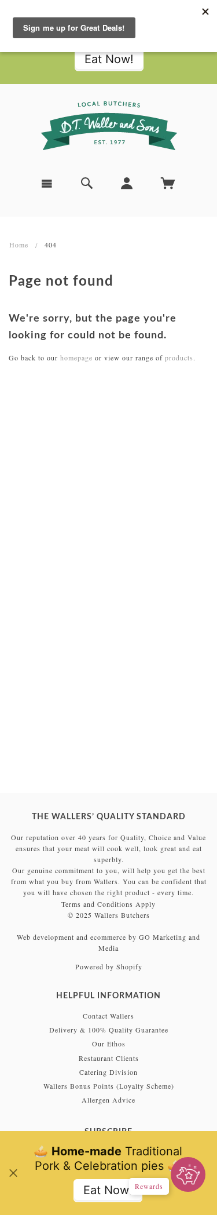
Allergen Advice (108, 1099)
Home (18, 244)
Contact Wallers (108, 1015)
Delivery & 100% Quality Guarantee (108, 1029)
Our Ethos (109, 1043)
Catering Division (108, 1072)
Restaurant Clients (109, 1058)
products (179, 357)
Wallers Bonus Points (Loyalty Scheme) (108, 1085)
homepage (76, 357)
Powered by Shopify (108, 966)
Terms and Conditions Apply (108, 903)
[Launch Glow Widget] (188, 1174)
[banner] (109, 125)
